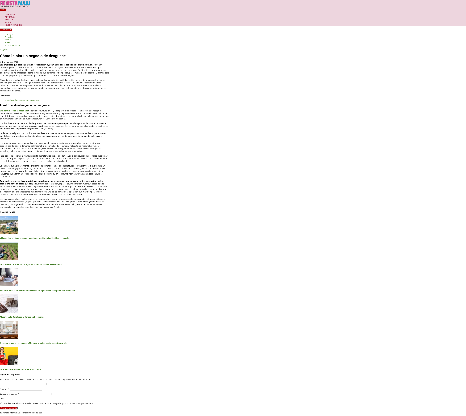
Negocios (4, 49)
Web (2, 398)
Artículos (10, 17)
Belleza (9, 19)
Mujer (8, 22)
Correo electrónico (9, 394)
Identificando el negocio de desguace (22, 100)
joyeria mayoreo (13, 25)
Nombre (4, 389)
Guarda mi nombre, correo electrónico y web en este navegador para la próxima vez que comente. (48, 403)
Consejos (10, 14)
